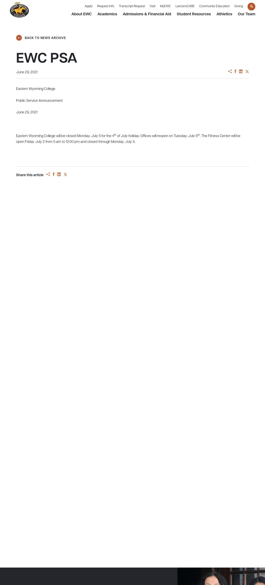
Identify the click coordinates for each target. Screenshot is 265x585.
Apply (89, 6)
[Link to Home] (19, 10)
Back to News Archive (45, 38)
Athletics (224, 14)
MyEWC (165, 6)
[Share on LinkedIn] (240, 72)
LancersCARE (185, 6)
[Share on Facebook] (235, 72)
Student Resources (194, 14)
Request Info (105, 6)
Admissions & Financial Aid (147, 14)
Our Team (246, 14)
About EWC (81, 14)
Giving (238, 6)
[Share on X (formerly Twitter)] (247, 72)
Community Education (214, 6)
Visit (152, 6)
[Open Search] (251, 6)
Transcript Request (132, 6)
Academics (107, 14)
